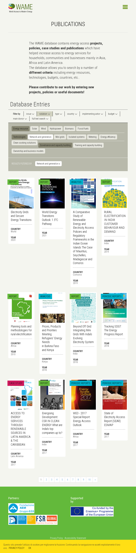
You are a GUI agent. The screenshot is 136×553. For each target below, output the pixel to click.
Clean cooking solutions (24, 142)
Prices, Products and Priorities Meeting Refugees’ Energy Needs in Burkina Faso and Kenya (52, 338)
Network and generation (40, 137)
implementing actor (91, 114)
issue (28, 114)
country (70, 114)
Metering (93, 137)
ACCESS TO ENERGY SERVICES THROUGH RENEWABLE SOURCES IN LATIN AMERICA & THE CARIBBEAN (21, 428)
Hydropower (55, 128)
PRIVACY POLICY (16, 548)
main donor (18, 118)
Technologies (19, 137)
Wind (43, 128)
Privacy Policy (56, 538)
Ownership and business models (28, 151)
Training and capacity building (88, 145)
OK (29, 548)
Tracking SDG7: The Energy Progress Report (113, 330)
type (57, 114)
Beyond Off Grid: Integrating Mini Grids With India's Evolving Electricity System (83, 334)
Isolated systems (77, 137)
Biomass (69, 128)
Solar (34, 128)
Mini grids (60, 137)
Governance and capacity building (55, 145)
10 (89, 479)
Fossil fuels (83, 128)
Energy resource (20, 128)
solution (43, 114)
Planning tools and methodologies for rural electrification (21, 330)
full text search (38, 118)
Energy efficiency (108, 137)
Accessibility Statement (75, 538)
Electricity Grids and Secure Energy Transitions (21, 216)
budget (111, 114)
